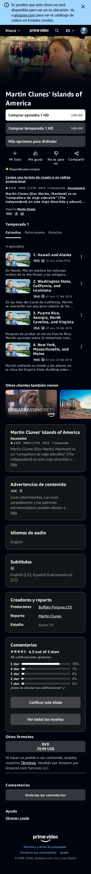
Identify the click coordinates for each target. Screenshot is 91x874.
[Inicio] (39, 30)
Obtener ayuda (17, 818)
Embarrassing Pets (31, 404)
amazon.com (24, 15)
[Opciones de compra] (81, 257)
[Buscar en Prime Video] (57, 30)
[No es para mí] (56, 153)
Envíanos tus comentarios (38, 852)
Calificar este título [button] (45, 702)
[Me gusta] (35, 153)
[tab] (13, 232)
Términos (28, 762)
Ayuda (64, 852)
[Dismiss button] (83, 6)
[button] (37, 687)
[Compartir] (76, 153)
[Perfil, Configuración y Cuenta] (84, 30)
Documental (76, 188)
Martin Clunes (26, 209)
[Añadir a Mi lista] (15, 153)
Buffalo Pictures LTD (55, 607)
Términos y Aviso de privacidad (44, 847)
